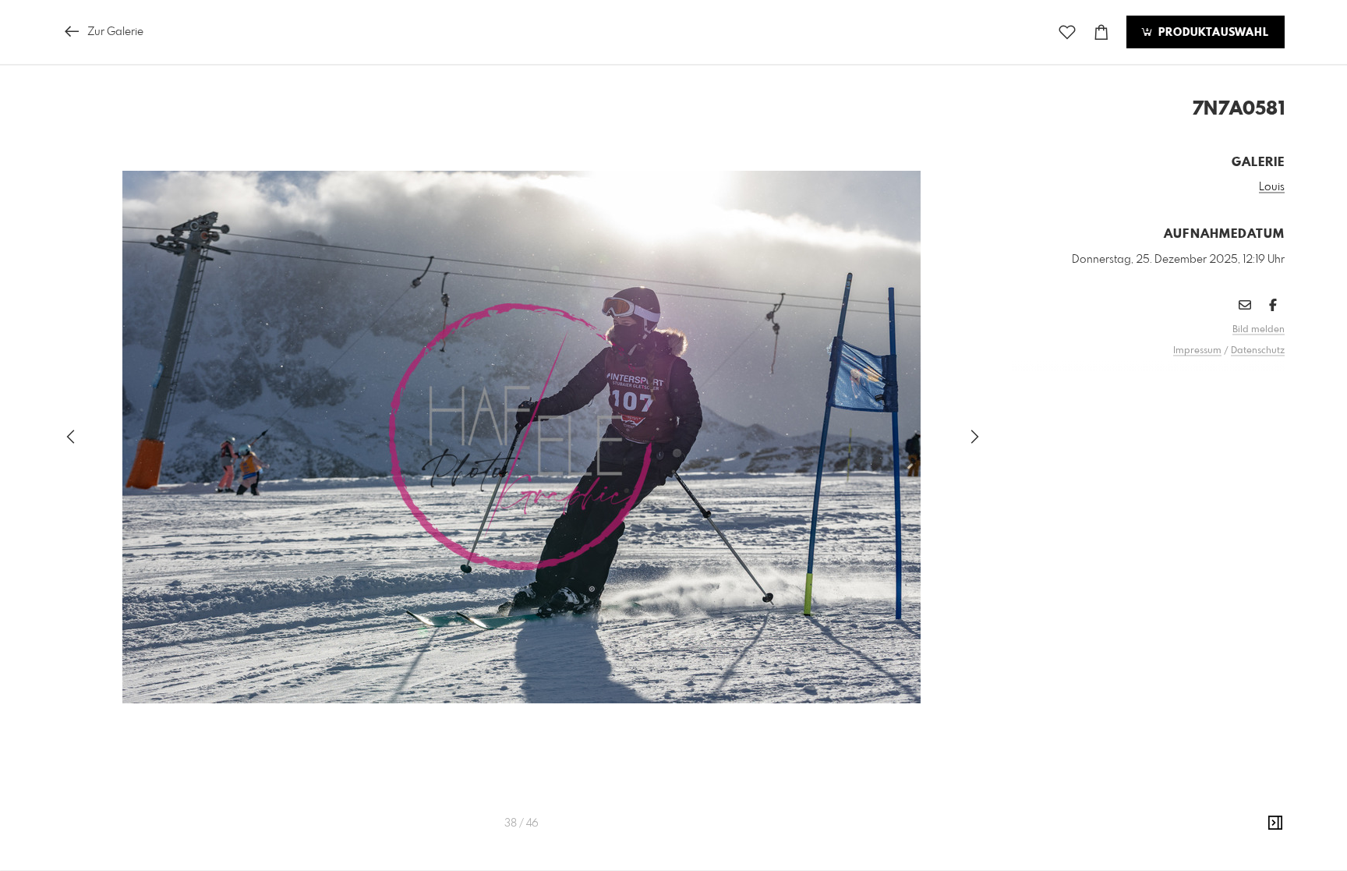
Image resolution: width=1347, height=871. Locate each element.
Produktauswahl (1211, 32)
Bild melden (1258, 330)
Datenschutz (1258, 351)
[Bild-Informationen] (1275, 823)
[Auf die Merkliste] (1067, 32)
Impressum (1197, 351)
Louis (1272, 187)
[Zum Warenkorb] (1101, 32)
